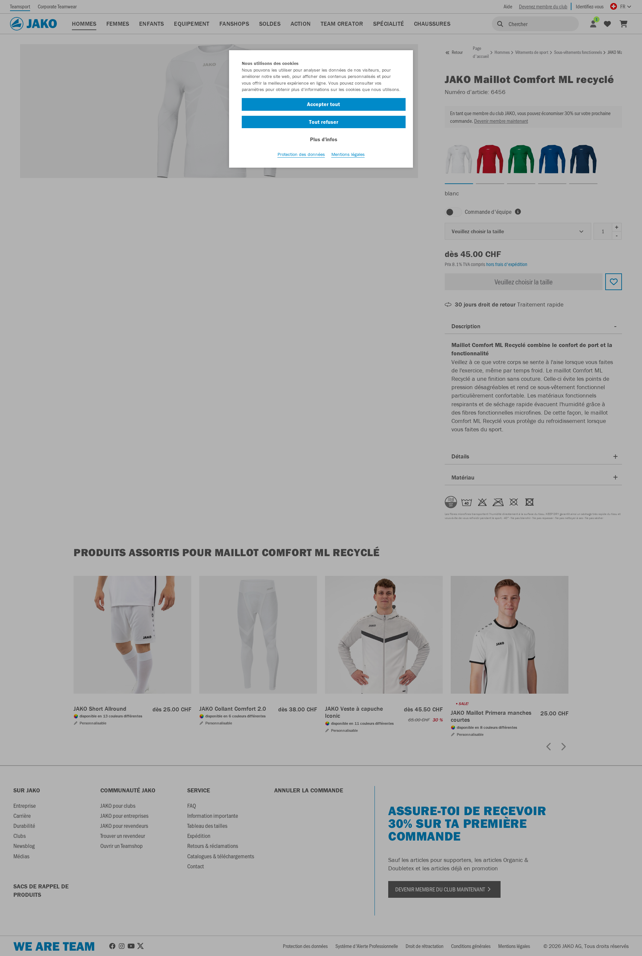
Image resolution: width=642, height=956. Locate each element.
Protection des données (301, 154)
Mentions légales (348, 154)
